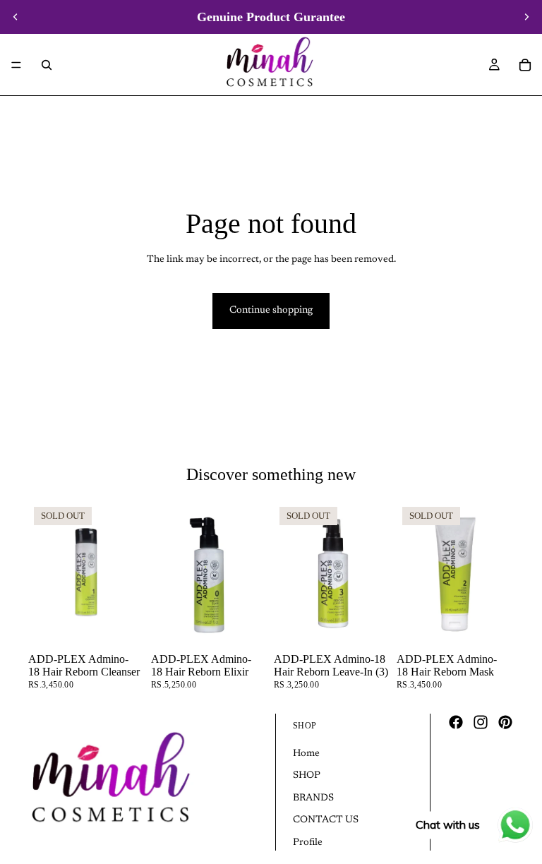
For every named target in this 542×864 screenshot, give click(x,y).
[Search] (46, 64)
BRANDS (313, 798)
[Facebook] (455, 722)
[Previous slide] (15, 16)
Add (258, 625)
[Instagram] (480, 722)
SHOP (306, 776)
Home (306, 754)
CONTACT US (326, 820)
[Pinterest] (505, 722)
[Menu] (16, 65)
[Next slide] (526, 16)
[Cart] (525, 64)
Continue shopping (271, 311)
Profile (308, 843)
